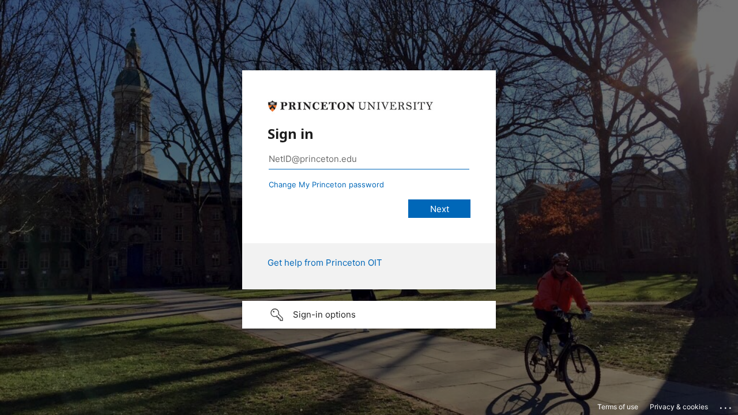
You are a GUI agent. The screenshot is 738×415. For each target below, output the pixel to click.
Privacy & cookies (679, 406)
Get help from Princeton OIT (325, 262)
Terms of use (617, 406)
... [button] (726, 405)
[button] (369, 315)
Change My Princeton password (326, 184)
